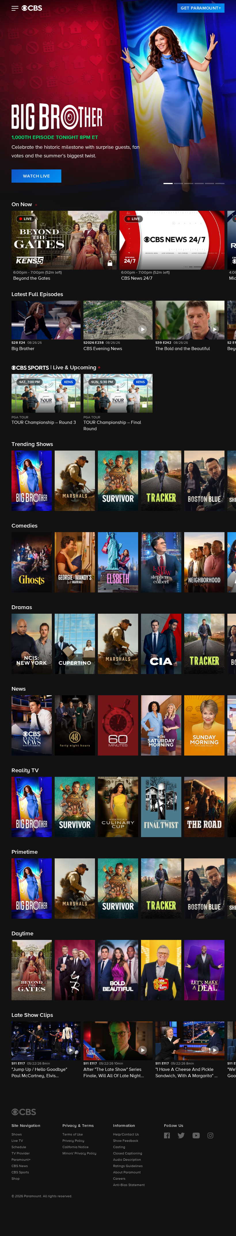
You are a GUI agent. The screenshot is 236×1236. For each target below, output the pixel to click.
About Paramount (127, 1172)
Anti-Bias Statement (129, 1185)
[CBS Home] (24, 1111)
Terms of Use (72, 1134)
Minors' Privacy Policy (79, 1153)
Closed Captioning (127, 1153)
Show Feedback (125, 1141)
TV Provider (21, 1153)
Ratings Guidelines (128, 1166)
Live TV (17, 1141)
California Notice (75, 1147)
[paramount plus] (32, 8)
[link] (200, 8)
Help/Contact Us (126, 1134)
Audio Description (127, 1160)
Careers (119, 1179)
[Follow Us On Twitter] (181, 1135)
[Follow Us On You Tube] (196, 1135)
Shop (16, 1179)
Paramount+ (21, 1160)
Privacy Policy (73, 1141)
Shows (17, 1134)
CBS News (20, 1166)
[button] (15, 9)
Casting (119, 1147)
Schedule (19, 1147)
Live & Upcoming (73, 367)
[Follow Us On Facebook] (167, 1135)
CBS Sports (20, 1172)
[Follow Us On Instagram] (210, 1135)
